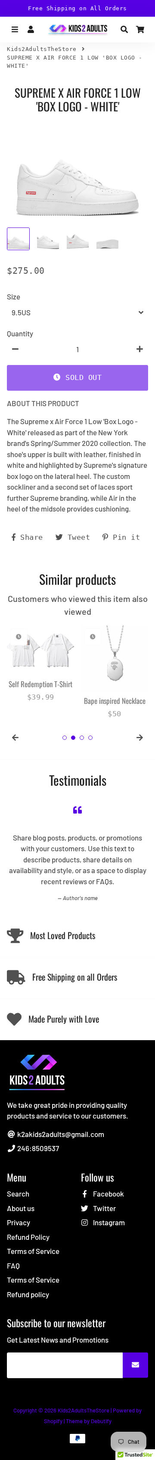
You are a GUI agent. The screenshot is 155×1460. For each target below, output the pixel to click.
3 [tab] (82, 738)
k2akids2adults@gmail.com (60, 1134)
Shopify (53, 1421)
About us (20, 1208)
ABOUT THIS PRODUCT (43, 403)
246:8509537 (37, 1148)
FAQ (13, 1265)
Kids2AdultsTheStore (42, 49)
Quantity (20, 333)
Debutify (101, 1421)
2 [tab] (73, 738)
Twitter (104, 1208)
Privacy (18, 1222)
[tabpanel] (40, 664)
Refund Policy (28, 1237)
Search (18, 1193)
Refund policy (28, 1294)
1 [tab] (64, 738)
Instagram (108, 1222)
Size (13, 296)
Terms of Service (33, 1251)
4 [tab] (90, 738)
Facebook (108, 1193)
